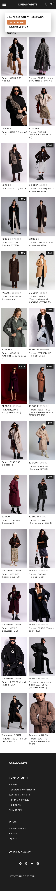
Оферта (13, 838)
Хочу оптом (15, 809)
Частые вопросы (18, 828)
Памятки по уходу (19, 799)
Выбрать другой (18, 27)
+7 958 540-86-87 (20, 852)
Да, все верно (17, 22)
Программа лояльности (22, 789)
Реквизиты (15, 804)
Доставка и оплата (19, 794)
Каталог (13, 784)
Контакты (14, 833)
